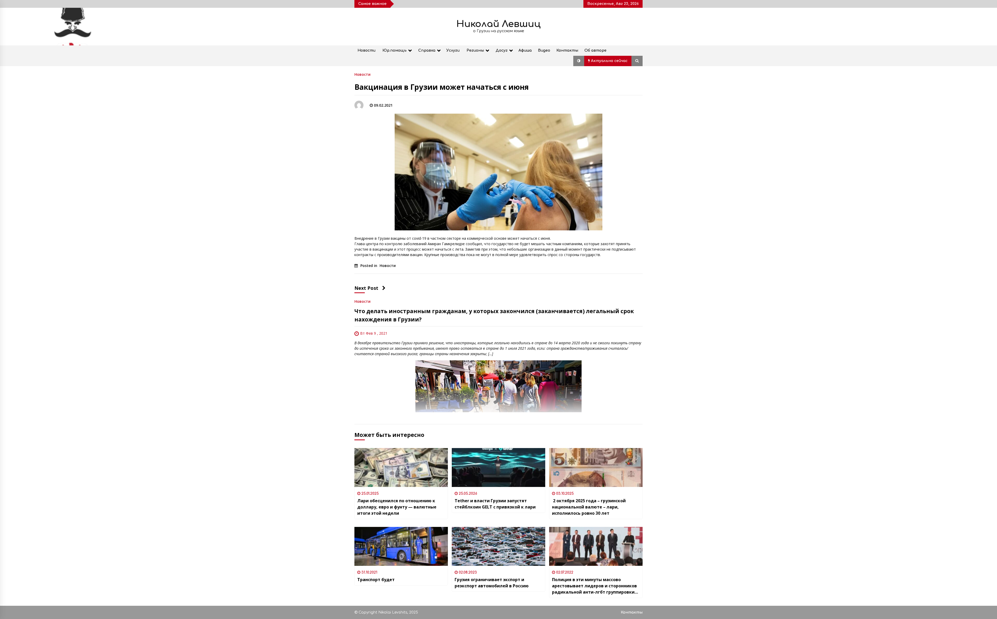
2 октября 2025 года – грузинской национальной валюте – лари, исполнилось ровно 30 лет (589, 507)
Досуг (502, 50)
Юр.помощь (394, 50)
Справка (426, 50)
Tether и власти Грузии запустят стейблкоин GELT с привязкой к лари (495, 504)
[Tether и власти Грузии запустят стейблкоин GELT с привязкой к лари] (498, 467)
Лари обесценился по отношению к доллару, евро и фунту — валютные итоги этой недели (396, 507)
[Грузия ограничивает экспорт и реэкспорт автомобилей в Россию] (498, 546)
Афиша (525, 50)
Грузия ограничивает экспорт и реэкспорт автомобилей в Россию (492, 583)
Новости (366, 50)
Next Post (366, 288)
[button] (578, 61)
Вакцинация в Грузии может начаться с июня (441, 87)
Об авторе (595, 50)
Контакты (567, 50)
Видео (544, 50)
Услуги (453, 50)
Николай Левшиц (498, 24)
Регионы (475, 50)
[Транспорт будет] (401, 546)
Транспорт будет (376, 579)
